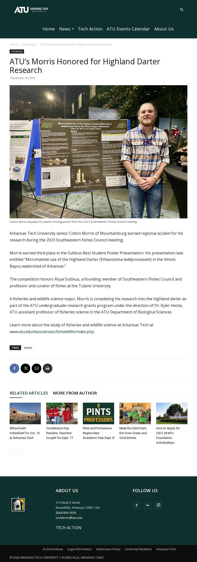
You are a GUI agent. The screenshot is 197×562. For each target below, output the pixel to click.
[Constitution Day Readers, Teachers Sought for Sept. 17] (61, 413)
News (64, 29)
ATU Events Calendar (128, 29)
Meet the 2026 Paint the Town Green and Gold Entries (133, 433)
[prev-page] (13, 452)
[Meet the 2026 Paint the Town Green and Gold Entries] (135, 413)
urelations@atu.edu (69, 518)
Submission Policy (108, 549)
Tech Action (90, 29)
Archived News (53, 549)
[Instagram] (158, 505)
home (28, 347)
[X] (25, 368)
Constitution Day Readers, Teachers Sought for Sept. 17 (59, 433)
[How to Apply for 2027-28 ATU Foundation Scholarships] (171, 413)
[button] (181, 9)
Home (49, 29)
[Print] (47, 368)
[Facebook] (14, 368)
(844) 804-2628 (66, 513)
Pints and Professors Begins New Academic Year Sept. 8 (98, 433)
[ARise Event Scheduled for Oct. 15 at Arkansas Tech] (25, 413)
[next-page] (20, 452)
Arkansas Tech (166, 549)
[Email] (36, 368)
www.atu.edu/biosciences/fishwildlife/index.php (52, 331)
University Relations (138, 549)
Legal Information (80, 549)
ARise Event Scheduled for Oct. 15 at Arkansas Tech (25, 433)
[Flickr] (147, 505)
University (29, 44)
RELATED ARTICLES (29, 393)
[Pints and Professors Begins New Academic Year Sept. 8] (98, 413)
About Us (164, 29)
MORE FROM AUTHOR (75, 393)
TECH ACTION (68, 527)
